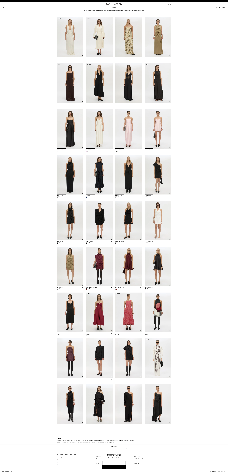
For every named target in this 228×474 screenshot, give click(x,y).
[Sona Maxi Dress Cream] (117, 151)
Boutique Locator (137, 456)
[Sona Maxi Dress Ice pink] (86, 151)
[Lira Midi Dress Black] (87, 335)
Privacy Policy (98, 463)
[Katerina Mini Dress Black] (86, 243)
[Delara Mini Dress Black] (57, 243)
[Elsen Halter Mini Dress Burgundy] (116, 289)
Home (112, 446)
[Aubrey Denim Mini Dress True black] (115, 243)
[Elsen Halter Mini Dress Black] (115, 289)
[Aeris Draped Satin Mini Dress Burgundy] (86, 289)
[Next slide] (82, 37)
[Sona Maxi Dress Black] (57, 151)
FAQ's (96, 458)
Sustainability (136, 461)
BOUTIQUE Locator (211, 471)
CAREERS (135, 465)
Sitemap (96, 461)
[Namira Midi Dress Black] (115, 197)
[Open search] (57, 4)
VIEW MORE (114, 430)
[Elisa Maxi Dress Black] (57, 197)
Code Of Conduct (137, 463)
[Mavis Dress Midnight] (86, 197)
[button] (223, 7)
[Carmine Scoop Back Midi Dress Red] (115, 335)
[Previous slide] (58, 37)
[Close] (225, 0)
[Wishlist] (168, 4)
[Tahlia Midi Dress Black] (57, 335)
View (3, 7)
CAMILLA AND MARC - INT (6, 471)
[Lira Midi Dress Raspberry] (86, 335)
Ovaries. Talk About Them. (138, 458)
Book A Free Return (98, 456)
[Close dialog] (126, 448)
